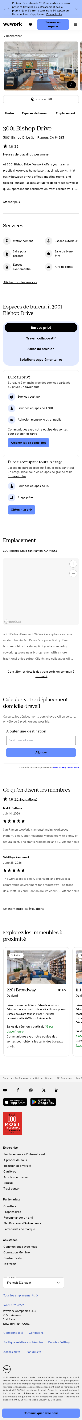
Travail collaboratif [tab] (41, 338)
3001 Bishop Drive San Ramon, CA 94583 (30, 550)
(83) (16, 146)
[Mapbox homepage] (12, 621)
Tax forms (9, 1263)
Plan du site (33, 1351)
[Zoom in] (73, 564)
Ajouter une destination (26, 731)
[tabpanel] (41, 75)
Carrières (9, 1171)
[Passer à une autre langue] (30, 24)
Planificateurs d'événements (22, 1223)
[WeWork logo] (12, 24)
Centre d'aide (12, 1258)
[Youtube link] (5, 1090)
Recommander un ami (18, 1217)
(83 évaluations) (25, 799)
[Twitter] (44, 1090)
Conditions (36, 1332)
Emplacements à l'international (24, 1154)
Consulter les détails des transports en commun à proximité (41, 674)
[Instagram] (31, 1090)
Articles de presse (15, 1177)
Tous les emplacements (17, 1078)
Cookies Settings (59, 1342)
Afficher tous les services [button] (20, 282)
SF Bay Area (64, 1078)
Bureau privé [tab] (41, 328)
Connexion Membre (16, 1252)
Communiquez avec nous (20, 1246)
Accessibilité (11, 1351)
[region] (41, 591)
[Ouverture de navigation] (75, 24)
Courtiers (9, 1206)
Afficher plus (11, 201)
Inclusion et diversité (17, 1165)
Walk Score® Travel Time (66, 768)
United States (44, 1078)
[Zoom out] (73, 573)
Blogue (8, 1182)
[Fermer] (76, 9)
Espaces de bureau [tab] (35, 113)
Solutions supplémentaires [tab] (41, 359)
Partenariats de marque (19, 1229)
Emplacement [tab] (65, 113)
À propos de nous (15, 1160)
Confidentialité (13, 1332)
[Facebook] (18, 1090)
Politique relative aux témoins (23, 1342)
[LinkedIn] (57, 1090)
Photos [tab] (9, 113)
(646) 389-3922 (13, 1305)
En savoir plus (54, 14)
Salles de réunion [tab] (41, 349)
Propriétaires (12, 1211)
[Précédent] (5, 9)
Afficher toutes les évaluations (23, 908)
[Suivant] (9, 9)
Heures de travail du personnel (26, 154)
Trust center (11, 1188)
